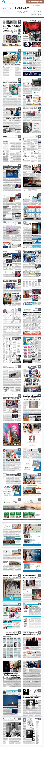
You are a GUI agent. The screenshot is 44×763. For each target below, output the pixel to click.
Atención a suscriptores (35, 7)
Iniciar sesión (36, 14)
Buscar (6, 12)
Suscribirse (37, 11)
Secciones (7, 8)
